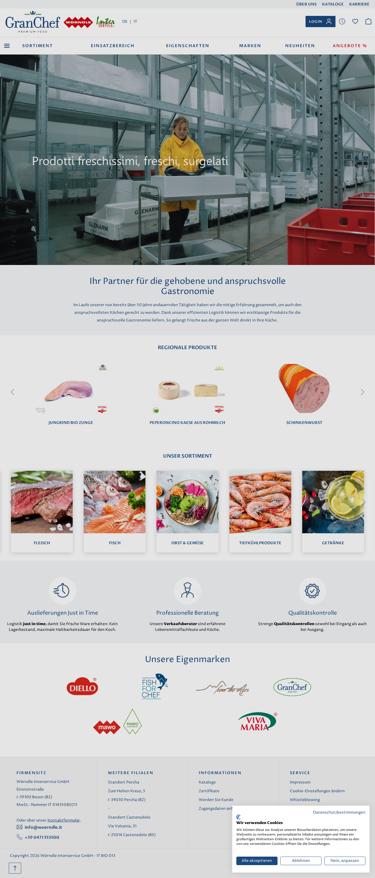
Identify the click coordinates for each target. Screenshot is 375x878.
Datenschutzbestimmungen (339, 812)
